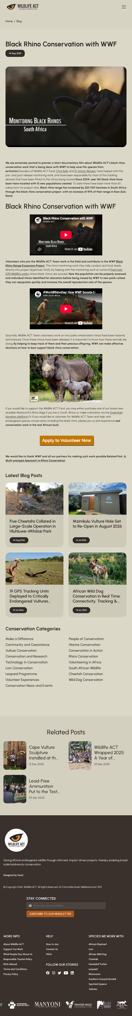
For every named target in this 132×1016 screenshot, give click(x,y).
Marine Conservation (84, 645)
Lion (91, 949)
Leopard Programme (21, 674)
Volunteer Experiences (22, 680)
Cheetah (93, 959)
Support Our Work (13, 949)
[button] (123, 7)
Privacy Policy (10, 974)
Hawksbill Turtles (98, 964)
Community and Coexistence (28, 645)
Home (9, 21)
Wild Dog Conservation (86, 680)
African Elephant (98, 944)
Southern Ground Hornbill (102, 979)
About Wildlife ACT (13, 944)
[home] (23, 7)
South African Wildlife (85, 668)
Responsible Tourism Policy (17, 959)
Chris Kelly (62, 171)
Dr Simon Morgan (85, 171)
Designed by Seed (13, 875)
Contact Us (52, 949)
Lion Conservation (19, 668)
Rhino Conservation (83, 656)
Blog (19, 21)
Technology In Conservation (27, 662)
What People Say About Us (17, 954)
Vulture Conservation (21, 650)
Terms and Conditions (15, 969)
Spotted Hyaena (98, 984)
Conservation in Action (86, 650)
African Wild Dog (97, 954)
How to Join (52, 944)
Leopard (93, 969)
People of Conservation (86, 639)
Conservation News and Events (29, 685)
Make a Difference (19, 639)
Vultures (93, 989)
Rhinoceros (94, 974)
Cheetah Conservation (86, 674)
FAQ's (49, 954)
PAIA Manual (10, 964)
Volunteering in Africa (85, 662)
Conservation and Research (26, 656)
